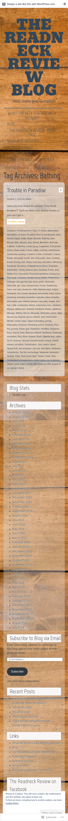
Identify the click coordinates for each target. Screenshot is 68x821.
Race (9, 333)
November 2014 (22, 609)
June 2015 (18, 578)
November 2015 (22, 555)
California (20, 246)
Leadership (22, 305)
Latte (14, 305)
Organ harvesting (36, 321)
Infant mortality (52, 297)
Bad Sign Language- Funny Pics (32, 162)
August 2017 (20, 461)
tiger (34, 356)
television (54, 352)
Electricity (11, 266)
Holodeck (11, 293)
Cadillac (11, 246)
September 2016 (22, 511)
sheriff (55, 340)
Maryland (39, 309)
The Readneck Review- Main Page (32, 132)
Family (22, 270)
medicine (56, 309)
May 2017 (18, 475)
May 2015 (18, 582)
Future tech (53, 278)
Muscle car (12, 317)
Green (43, 285)
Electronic (21, 266)
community (12, 254)
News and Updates (23, 141)
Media (48, 309)
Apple (17, 238)
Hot (18, 293)
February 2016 (21, 542)
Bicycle (10, 242)
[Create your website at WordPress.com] (34, 4)
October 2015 (20, 560)
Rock (39, 336)
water (22, 364)
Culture (56, 254)
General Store (19, 153)
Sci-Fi (9, 340)
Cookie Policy (12, 803)
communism (54, 250)
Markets (30, 309)
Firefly (10, 274)
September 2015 (22, 564)
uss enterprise (53, 360)
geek (41, 282)
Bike (17, 242)
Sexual (48, 340)
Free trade (12, 278)
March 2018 (19, 430)
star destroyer (25, 348)
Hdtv (35, 289)
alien (58, 234)
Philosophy (12, 325)
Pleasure (22, 325)
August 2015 (20, 569)
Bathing (45, 238)
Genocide (11, 285)
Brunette (54, 242)
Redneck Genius (20, 147)
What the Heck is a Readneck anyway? (32, 115)
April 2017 (18, 479)
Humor (24, 293)
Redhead (47, 333)
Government (33, 285)
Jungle (51, 301)
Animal (10, 238)
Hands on (27, 289)
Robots (32, 336)
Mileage (11, 313)
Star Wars (45, 348)
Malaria (10, 309)
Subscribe (17, 671)
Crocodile (47, 254)
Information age (14, 301)
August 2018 (20, 417)
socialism (19, 344)
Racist (16, 333)
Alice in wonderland (45, 234)
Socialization (31, 344)
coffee (36, 250)
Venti (16, 364)
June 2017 (18, 470)
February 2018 (21, 434)
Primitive (45, 329)
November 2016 (22, 502)
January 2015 (20, 600)
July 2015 (18, 573)
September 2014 (22, 618)
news (24, 321)
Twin (53, 356)
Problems (54, 329)
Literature (56, 305)
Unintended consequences (20, 360)
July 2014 (18, 627)
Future (44, 278)
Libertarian (41, 305)
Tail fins (23, 352)
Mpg (60, 313)
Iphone (34, 301)
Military (19, 313)
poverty (14, 329)
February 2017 (21, 488)
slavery (10, 344)
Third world (26, 356)
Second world (37, 340)
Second (25, 340)
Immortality (43, 293)
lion (49, 305)
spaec (53, 344)
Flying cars (55, 274)
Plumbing (32, 325)
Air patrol (31, 234)
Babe (30, 238)
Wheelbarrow (40, 364)
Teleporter (44, 352)
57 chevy (42, 230)
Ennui (45, 266)
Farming (43, 270)
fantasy (29, 270)
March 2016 (19, 538)
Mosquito (35, 313)
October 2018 (20, 412)
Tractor (40, 356)
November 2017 (22, 448)
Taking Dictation (22, 707)
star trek (36, 348)
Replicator (57, 333)
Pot (8, 329)
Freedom (22, 278)
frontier (30, 278)
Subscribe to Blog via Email (35, 638)
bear (52, 238)
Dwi (23, 262)
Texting (10, 356)
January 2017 (20, 493)
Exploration (12, 270)
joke (45, 301)
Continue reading (16, 221)
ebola (29, 262)
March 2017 (19, 484)
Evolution (53, 266)
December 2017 (22, 443)
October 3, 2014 (14, 199)
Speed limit (12, 348)
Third (17, 356)
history (55, 289)
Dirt (32, 258)
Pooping (49, 325)
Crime (39, 254)
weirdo (29, 364)
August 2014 (20, 623)
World (21, 368)
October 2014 (20, 614)
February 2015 (21, 596)
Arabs (24, 238)
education (47, 262)
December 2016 (22, 497)
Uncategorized (24, 230)
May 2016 (18, 529)
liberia (32, 305)
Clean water (19, 250)
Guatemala (52, 285)
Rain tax (29, 333)
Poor (56, 325)
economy (37, 262)
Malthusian (20, 309)
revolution (11, 336)
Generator (49, 282)
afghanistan (52, 230)
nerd (43, 317)
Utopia (10, 364)
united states (40, 360)
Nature (36, 317)
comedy (43, 250)
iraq (40, 301)
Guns (9, 289)
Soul (40, 344)
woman (13, 368)
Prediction (35, 329)
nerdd (17, 321)
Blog (11, 124)
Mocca (26, 313)
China (10, 250)
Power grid (24, 329)
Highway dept (44, 289)
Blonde (23, 242)
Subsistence (13, 352)
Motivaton (45, 313)
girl (18, 285)
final (57, 270)
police (41, 325)
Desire (27, 258)
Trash (47, 356)
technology (33, 352)
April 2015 (18, 587)
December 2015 (22, 551)
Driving (17, 262)
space (46, 344)
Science (17, 340)
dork (48, 258)
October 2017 (20, 452)
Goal (23, 285)
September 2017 (22, 457)
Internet (26, 301)
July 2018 (18, 421)
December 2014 (22, 605)
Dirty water (40, 258)
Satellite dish (49, 336)
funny (37, 278)
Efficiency (57, 262)
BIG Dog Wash (21, 711)
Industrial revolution (26, 297)
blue (30, 242)
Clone (29, 250)
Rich (19, 336)
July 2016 (18, 520)
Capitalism (44, 246)
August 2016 (20, 515)
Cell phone (55, 246)
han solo (17, 289)
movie (53, 313)
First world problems (39, 274)
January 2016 (20, 547)
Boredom (44, 242)
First (16, 274)
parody (48, 321)
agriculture (12, 234)
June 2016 (18, 524)
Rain (22, 333)
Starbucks (56, 348)
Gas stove (33, 282)
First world (23, 274)
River (25, 336)
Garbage (11, 282)
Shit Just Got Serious (25, 716)
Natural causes (25, 317)
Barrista (37, 238)
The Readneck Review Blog (34, 58)
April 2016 (18, 533)
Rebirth (38, 333)
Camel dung (32, 246)
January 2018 (20, 439)
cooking (22, 254)
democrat (18, 258)
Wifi (49, 364)
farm (36, 270)
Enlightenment (34, 266)
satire (58, 336)
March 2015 (19, 591)
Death (10, 258)
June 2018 (18, 426)
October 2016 (20, 506)
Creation (31, 254)
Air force (22, 234)
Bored (36, 242)
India (51, 293)
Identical (33, 293)
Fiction (51, 270)
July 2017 (18, 466)
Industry (40, 297)
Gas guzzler (22, 282)
